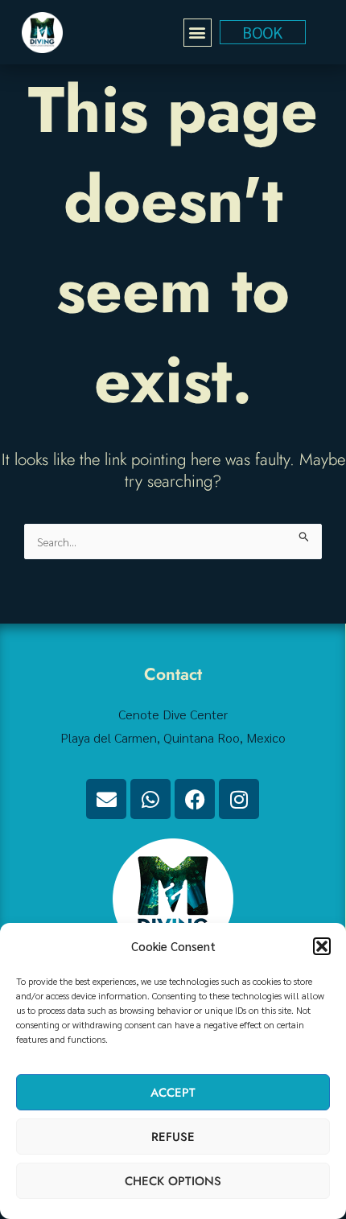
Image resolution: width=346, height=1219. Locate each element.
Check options (173, 1181)
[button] (322, 946)
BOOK (262, 32)
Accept (173, 1093)
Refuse (173, 1137)
